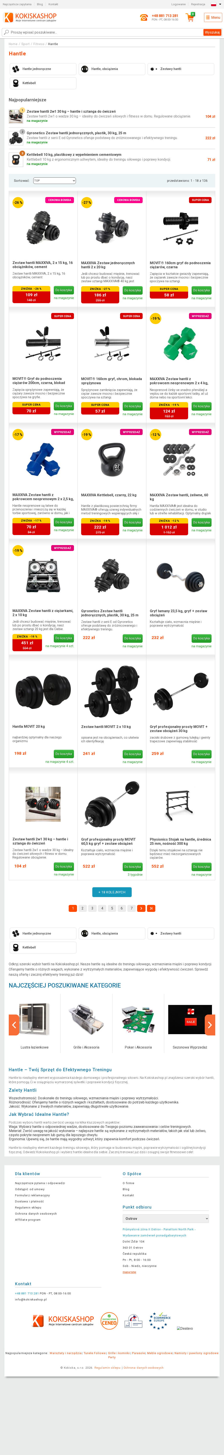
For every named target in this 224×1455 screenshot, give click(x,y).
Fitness (38, 44)
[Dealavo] (185, 1335)
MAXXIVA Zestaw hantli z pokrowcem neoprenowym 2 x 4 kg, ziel (179, 381)
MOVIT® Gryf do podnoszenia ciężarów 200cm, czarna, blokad (38, 381)
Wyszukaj (212, 32)
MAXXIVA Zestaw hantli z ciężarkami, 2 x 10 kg (42, 613)
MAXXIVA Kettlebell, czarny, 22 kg (108, 495)
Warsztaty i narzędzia (66, 1353)
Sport (25, 44)
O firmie (128, 1183)
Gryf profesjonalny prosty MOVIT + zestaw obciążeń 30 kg (179, 729)
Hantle (53, 44)
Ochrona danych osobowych (36, 1213)
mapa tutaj (129, 1272)
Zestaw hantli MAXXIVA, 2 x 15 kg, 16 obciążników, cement (42, 265)
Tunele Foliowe (95, 1353)
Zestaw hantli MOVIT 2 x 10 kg (106, 727)
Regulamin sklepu (28, 1207)
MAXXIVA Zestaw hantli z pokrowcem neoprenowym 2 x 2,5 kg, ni (43, 497)
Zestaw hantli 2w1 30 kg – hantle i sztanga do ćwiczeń (40, 841)
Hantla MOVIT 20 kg (28, 726)
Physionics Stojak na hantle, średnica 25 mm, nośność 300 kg (180, 841)
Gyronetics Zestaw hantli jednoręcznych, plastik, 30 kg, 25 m (109, 613)
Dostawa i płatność (29, 1201)
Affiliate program (28, 1219)
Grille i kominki (119, 1353)
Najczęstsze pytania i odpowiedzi (40, 1183)
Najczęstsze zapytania (17, 4)
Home (13, 44)
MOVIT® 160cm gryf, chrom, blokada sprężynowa (111, 381)
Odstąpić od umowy (30, 1189)
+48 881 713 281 (27, 1293)
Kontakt (53, 4)
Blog (40, 4)
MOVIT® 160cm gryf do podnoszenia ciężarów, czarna (180, 265)
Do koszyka (64, 290)
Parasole (138, 1353)
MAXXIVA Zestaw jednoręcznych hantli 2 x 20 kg (108, 265)
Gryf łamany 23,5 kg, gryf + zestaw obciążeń (178, 613)
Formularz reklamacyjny (32, 1195)
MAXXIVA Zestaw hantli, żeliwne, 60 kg (179, 497)
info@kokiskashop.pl (31, 1299)
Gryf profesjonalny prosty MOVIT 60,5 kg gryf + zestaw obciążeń (108, 841)
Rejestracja (198, 4)
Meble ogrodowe (159, 1353)
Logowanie (179, 4)
